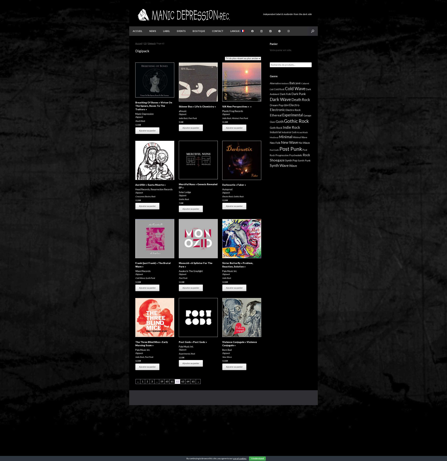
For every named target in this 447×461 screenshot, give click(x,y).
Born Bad (227, 350)
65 (193, 381)
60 (167, 381)
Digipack (152, 43)
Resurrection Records (162, 189)
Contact (217, 31)
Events (181, 31)
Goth (280, 121)
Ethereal (276, 115)
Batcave (295, 83)
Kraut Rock (302, 132)
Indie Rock (183, 118)
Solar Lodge (185, 192)
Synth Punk (150, 278)
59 (161, 381)
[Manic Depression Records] (183, 15)
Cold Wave (140, 278)
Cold (271, 89)
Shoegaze (277, 160)
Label (166, 31)
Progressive (282, 155)
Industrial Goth (289, 132)
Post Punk (192, 118)
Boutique (199, 31)
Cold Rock (279, 89)
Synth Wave (279, 165)
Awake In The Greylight (191, 271)
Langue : (235, 31)
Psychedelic (295, 155)
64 (188, 381)
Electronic (277, 110)
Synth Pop (291, 160)
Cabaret (305, 83)
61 (172, 381)
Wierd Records (143, 271)
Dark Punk (298, 94)
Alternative (275, 83)
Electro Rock (227, 196)
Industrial (275, 132)
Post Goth (274, 150)
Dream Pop (276, 105)
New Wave (227, 357)
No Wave (304, 142)
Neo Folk (275, 142)
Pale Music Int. (229, 271)
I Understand (257, 458)
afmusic (182, 111)
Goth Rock (276, 127)
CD (145, 43)
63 (182, 381)
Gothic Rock (184, 199)
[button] (312, 31)
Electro (148, 196)
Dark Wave (280, 99)
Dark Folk (285, 94)
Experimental (184, 354)
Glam (272, 122)
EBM (286, 105)
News (152, 31)
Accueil (137, 31)
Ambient (285, 83)
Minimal (235, 118)
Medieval (274, 137)
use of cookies (239, 458)
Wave (293, 166)
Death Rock (140, 121)
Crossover (139, 196)
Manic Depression (144, 113)
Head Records (142, 189)
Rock (153, 196)
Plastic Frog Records (232, 111)
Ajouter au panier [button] (147, 130)
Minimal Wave (300, 137)
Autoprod (227, 189)
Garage (307, 115)
